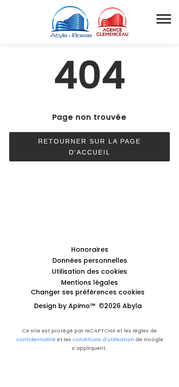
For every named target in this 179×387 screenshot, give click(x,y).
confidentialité (36, 339)
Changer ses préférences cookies (88, 292)
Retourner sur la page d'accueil (89, 147)
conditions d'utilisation (103, 339)
